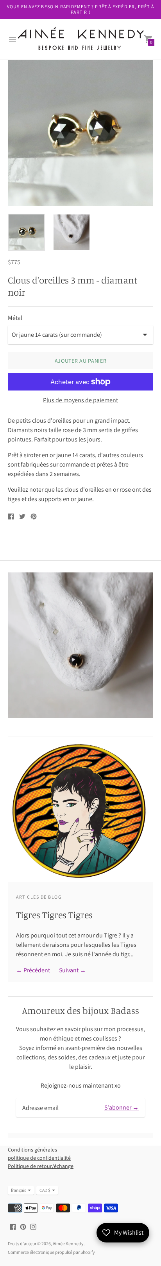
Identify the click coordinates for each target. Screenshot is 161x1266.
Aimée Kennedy (68, 1243)
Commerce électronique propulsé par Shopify (51, 1252)
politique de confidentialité (39, 1157)
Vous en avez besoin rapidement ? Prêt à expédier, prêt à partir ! (80, 9)
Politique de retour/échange (40, 1166)
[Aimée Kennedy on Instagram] (33, 1226)
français (18, 1190)
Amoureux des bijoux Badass (80, 1010)
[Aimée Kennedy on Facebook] (13, 1226)
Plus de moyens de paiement (80, 400)
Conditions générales (32, 1149)
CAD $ (44, 1190)
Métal (15, 317)
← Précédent (33, 970)
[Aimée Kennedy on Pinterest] (23, 1226)
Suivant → (72, 970)
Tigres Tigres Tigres (54, 915)
